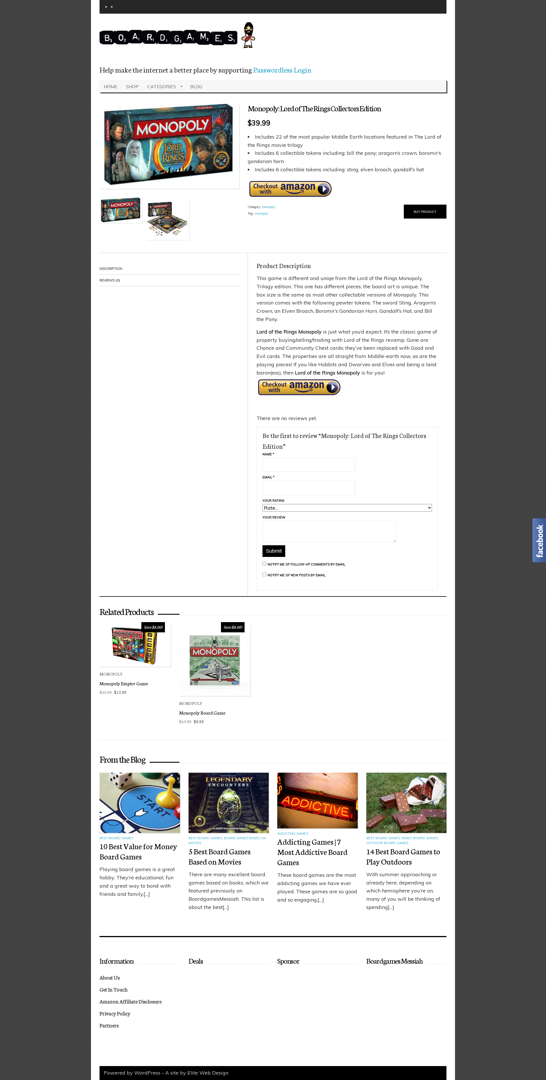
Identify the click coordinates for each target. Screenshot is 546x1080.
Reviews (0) (110, 280)
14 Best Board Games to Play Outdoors (403, 856)
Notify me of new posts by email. (297, 575)
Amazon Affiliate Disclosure (131, 1001)
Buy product (425, 211)
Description (111, 268)
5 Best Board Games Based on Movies (220, 856)
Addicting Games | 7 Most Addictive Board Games (312, 851)
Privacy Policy (115, 1013)
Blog (196, 86)
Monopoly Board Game (202, 712)
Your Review (273, 517)
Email (268, 477)
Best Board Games (116, 838)
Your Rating (273, 501)
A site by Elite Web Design (196, 1072)
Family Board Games (420, 838)
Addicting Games (292, 834)
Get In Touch (114, 989)
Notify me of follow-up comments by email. (307, 564)
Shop (132, 86)
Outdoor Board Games (387, 843)
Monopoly (268, 207)
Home (110, 86)
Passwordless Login (282, 69)
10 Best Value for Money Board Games (138, 850)
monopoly (261, 213)
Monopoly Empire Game (124, 683)
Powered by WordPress (132, 1072)
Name (268, 454)
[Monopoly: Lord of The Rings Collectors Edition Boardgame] (169, 145)
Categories (161, 86)
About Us (110, 977)
